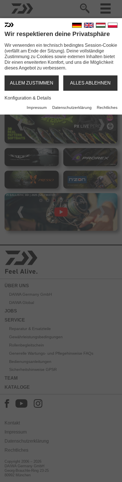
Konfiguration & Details (28, 98)
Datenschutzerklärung (72, 107)
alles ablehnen (90, 83)
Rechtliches (107, 107)
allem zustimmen (31, 83)
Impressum (37, 107)
